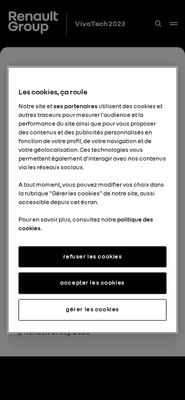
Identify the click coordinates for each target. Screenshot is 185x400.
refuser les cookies (92, 256)
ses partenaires (75, 106)
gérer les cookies (92, 309)
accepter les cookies (92, 283)
